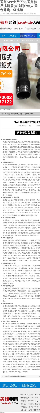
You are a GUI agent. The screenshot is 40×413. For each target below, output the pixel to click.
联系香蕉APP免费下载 (30, 40)
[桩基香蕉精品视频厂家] (9, 407)
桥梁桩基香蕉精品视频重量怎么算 (16, 376)
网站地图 (2, 412)
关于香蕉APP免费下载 (10, 40)
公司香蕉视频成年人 (28, 114)
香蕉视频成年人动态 (27, 36)
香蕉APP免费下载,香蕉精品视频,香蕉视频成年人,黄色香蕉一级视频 (19, 6)
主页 (8, 114)
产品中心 (12, 36)
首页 (3, 36)
